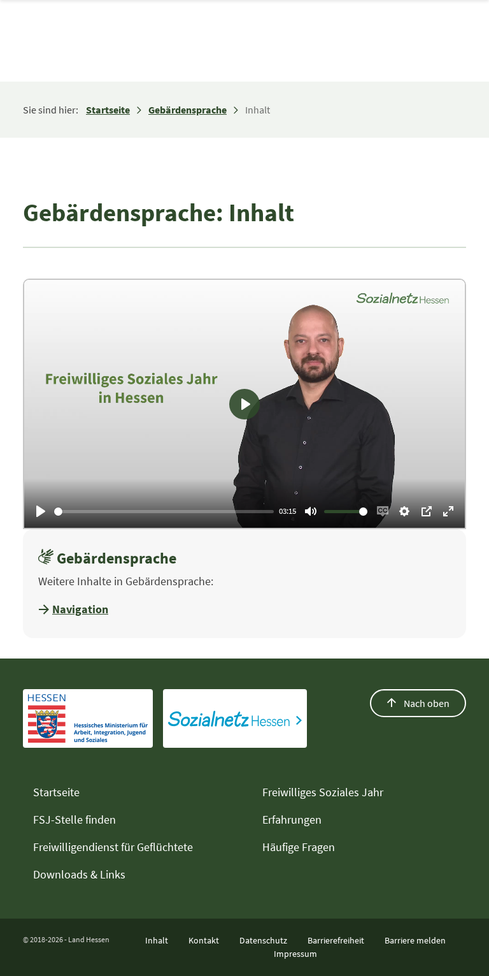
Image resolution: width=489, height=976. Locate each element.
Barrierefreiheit (336, 940)
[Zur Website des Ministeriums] (88, 718)
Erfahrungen (292, 819)
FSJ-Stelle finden (74, 819)
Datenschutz (263, 940)
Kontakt (203, 940)
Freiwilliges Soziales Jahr (322, 792)
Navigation (80, 609)
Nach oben (426, 703)
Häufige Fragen (298, 847)
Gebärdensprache (187, 109)
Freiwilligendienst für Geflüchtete (113, 847)
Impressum (295, 953)
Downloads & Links (79, 874)
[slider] (164, 512)
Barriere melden (415, 940)
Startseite (108, 109)
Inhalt (156, 940)
